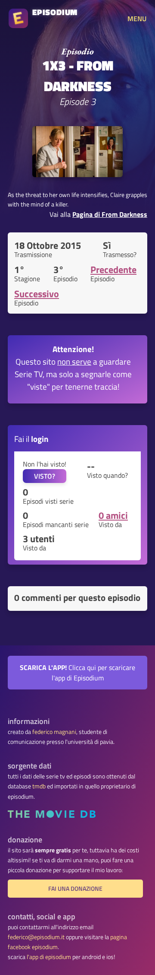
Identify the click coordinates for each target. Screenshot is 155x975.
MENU (136, 18)
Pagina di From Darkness (109, 214)
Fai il (31, 438)
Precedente (113, 269)
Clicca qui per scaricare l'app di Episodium (77, 672)
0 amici (113, 515)
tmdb (39, 786)
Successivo (36, 293)
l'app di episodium (49, 957)
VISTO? (44, 476)
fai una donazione (75, 888)
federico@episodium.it (36, 937)
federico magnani (54, 732)
